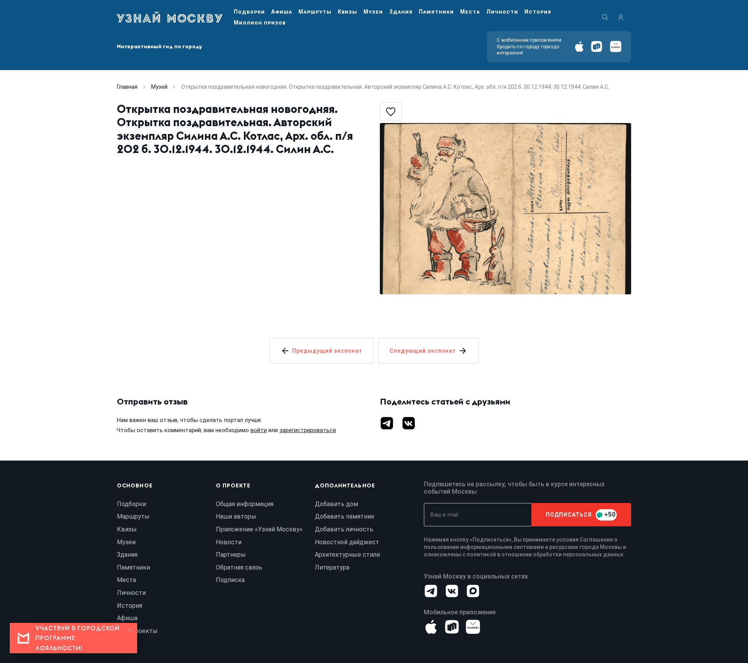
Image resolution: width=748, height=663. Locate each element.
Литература (332, 567)
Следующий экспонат (423, 351)
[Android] (596, 46)
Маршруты (315, 12)
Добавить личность (344, 529)
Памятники (436, 12)
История (537, 12)
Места (470, 12)
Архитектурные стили (347, 554)
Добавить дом (336, 504)
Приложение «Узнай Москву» (259, 529)
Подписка (230, 580)
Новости (229, 542)
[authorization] (621, 17)
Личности (502, 12)
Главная (127, 87)
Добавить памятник (344, 516)
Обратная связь (239, 567)
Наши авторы (236, 516)
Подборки (249, 12)
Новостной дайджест (347, 542)
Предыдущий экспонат (327, 351)
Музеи (373, 12)
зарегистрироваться (307, 430)
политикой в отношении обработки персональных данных (545, 554)
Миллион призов (260, 22)
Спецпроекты (137, 631)
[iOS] (579, 46)
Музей (159, 87)
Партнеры (231, 554)
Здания (401, 12)
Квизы (347, 12)
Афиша (281, 12)
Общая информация (244, 504)
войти (259, 430)
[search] (605, 17)
